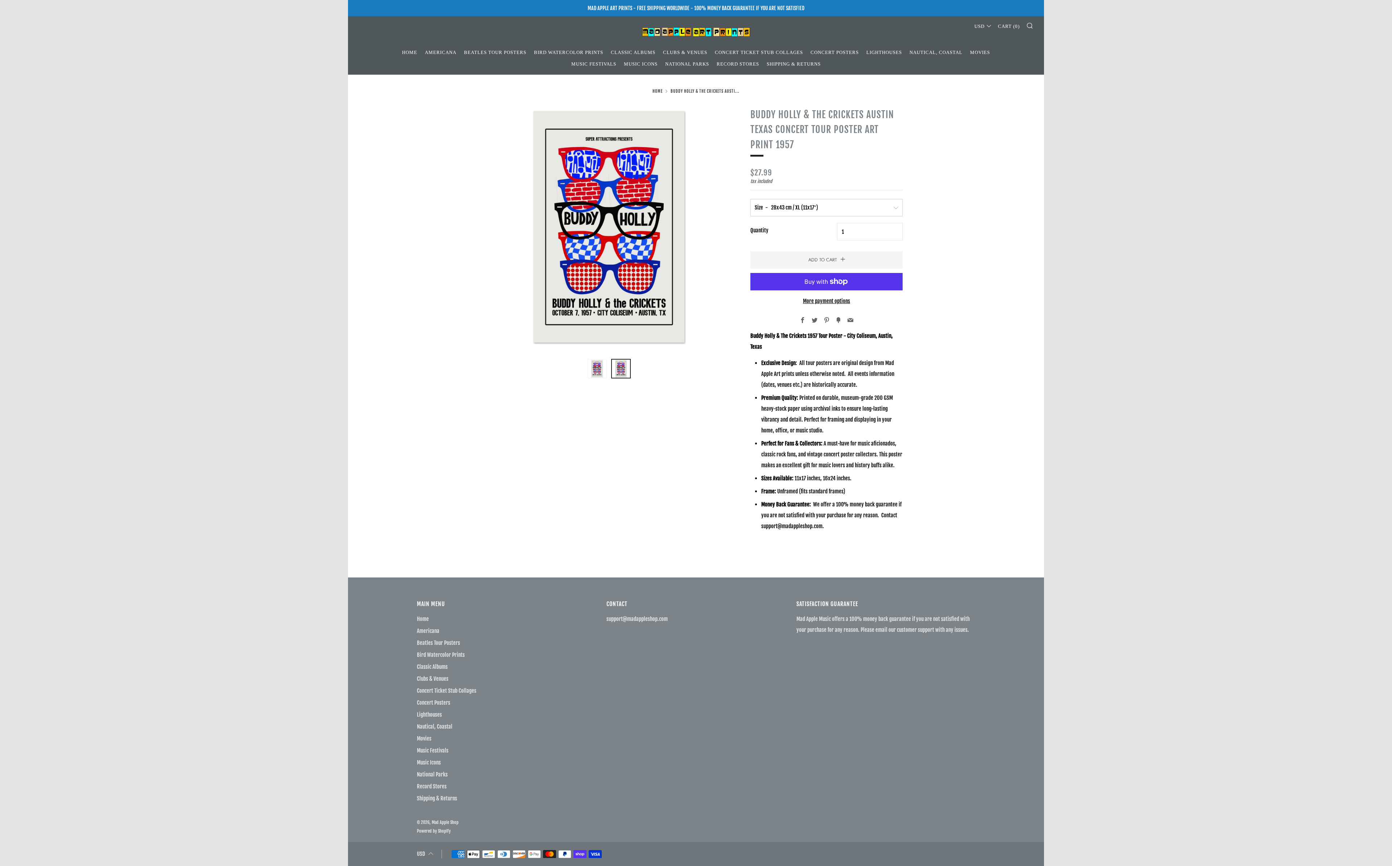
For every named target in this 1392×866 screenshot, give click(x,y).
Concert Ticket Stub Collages (759, 52)
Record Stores (738, 64)
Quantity (759, 230)
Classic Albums (633, 52)
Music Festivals (593, 64)
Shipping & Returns (794, 64)
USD (979, 26)
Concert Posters (835, 52)
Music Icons (641, 64)
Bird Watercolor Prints (568, 52)
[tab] (597, 368)
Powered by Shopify (434, 831)
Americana (440, 52)
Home (409, 52)
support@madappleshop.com (637, 619)
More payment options (826, 301)
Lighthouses (884, 52)
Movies (980, 52)
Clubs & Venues (685, 52)
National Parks (687, 64)
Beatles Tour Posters (495, 52)
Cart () (1009, 26)
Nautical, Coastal (936, 52)
